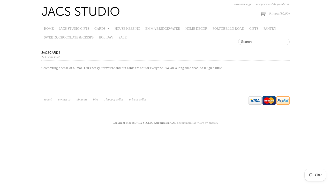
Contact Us (64, 99)
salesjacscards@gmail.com (273, 4)
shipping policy (113, 99)
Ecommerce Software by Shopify (198, 122)
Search (48, 99)
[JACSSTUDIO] (80, 12)
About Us (82, 99)
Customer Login (243, 4)
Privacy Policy (137, 99)
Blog (96, 99)
